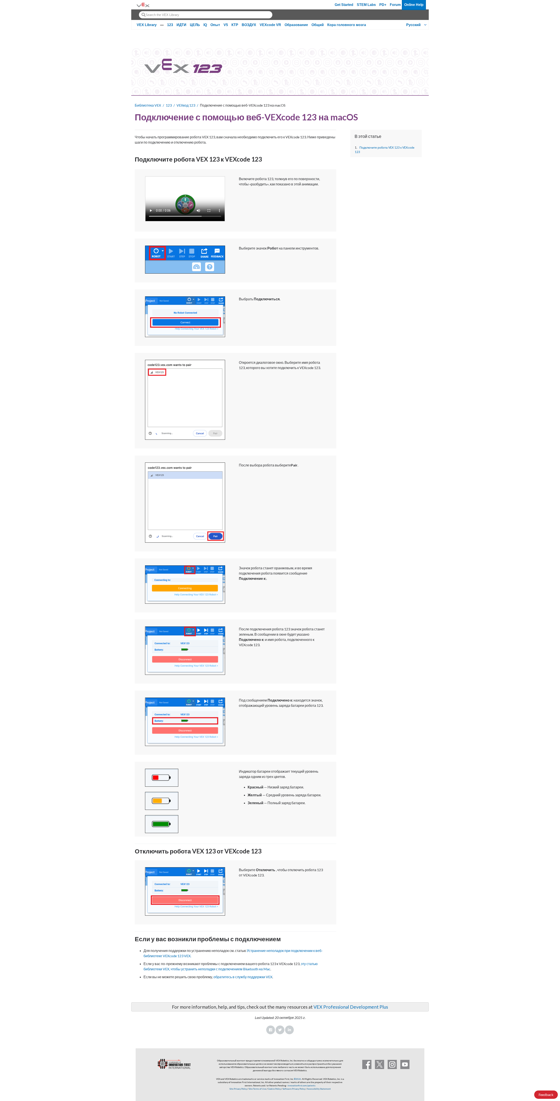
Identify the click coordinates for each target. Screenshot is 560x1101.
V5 (226, 25)
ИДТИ (181, 25)
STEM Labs (366, 5)
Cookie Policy (274, 1088)
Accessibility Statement (319, 1088)
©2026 (297, 1079)
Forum (395, 5)
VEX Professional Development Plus (350, 1007)
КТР (234, 25)
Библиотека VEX (148, 105)
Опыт (215, 25)
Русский (413, 25)
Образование (296, 25)
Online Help (414, 5)
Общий (318, 25)
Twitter (280, 1029)
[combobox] (205, 14)
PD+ (382, 5)
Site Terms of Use (257, 1088)
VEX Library (147, 25)
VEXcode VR (270, 25)
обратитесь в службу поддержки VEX (243, 977)
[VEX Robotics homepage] (143, 4)
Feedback (546, 1094)
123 (170, 25)
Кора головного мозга (346, 25)
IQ (205, 25)
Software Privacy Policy (294, 1088)
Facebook (270, 1029)
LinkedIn (289, 1029)
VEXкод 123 (186, 105)
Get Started (344, 5)
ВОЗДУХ (249, 25)
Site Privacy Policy (238, 1088)
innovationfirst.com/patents (301, 1085)
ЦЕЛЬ (195, 25)
